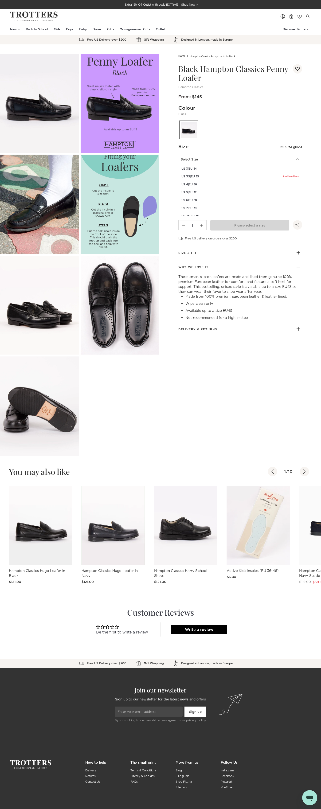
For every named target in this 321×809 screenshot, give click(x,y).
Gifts (110, 29)
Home (181, 56)
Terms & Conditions (143, 770)
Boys (70, 29)
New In (15, 29)
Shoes (97, 29)
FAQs (134, 781)
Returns (90, 776)
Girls (57, 29)
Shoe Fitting (184, 781)
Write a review (199, 629)
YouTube (226, 787)
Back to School (37, 29)
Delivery (90, 770)
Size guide (293, 147)
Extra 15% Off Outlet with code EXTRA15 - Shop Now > (161, 4)
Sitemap (181, 787)
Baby (83, 29)
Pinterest (226, 781)
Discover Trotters (295, 29)
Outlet (160, 29)
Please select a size (249, 225)
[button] (297, 69)
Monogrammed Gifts (135, 29)
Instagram (227, 770)
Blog (179, 770)
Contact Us (92, 781)
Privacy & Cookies (142, 776)
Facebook (227, 776)
